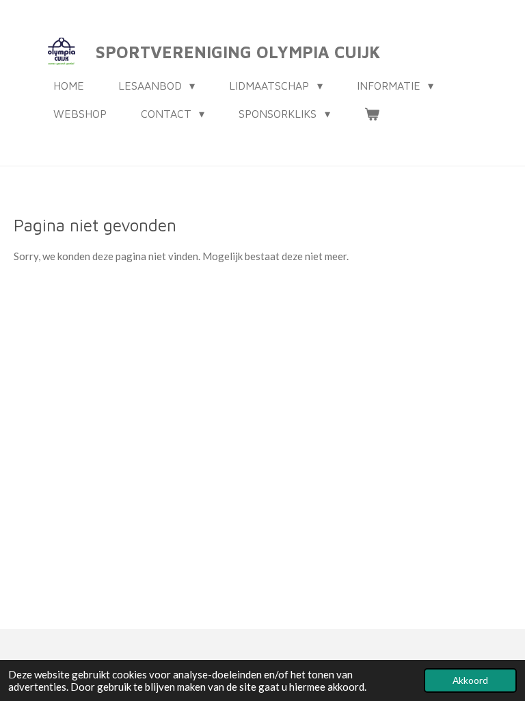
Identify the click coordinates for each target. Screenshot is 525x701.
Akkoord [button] (470, 680)
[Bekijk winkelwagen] (372, 113)
